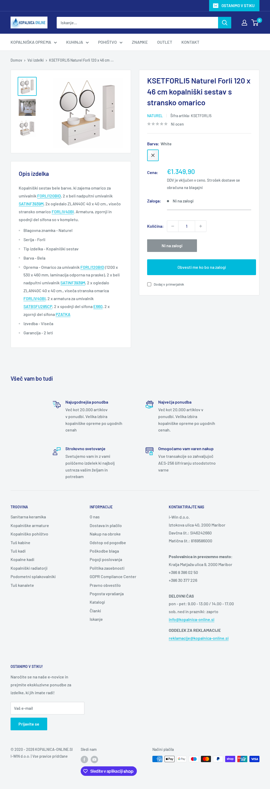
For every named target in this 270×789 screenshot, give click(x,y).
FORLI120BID (92, 267)
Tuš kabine (20, 542)
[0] (255, 22)
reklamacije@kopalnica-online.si (199, 638)
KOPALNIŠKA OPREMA (31, 41)
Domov (16, 60)
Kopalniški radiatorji (29, 567)
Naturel (155, 115)
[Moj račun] (244, 23)
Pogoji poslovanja (106, 559)
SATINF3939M (72, 282)
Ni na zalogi (172, 245)
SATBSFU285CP (37, 306)
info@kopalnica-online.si (191, 619)
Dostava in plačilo (106, 525)
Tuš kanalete (22, 585)
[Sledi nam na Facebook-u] (84, 759)
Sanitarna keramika (28, 516)
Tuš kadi (18, 550)
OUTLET (164, 41)
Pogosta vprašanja (107, 593)
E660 (98, 306)
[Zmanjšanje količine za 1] (172, 226)
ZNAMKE (140, 41)
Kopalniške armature (30, 525)
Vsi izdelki (35, 60)
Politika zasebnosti (107, 567)
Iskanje (96, 619)
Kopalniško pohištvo (29, 533)
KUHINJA (74, 41)
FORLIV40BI (34, 298)
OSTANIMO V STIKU (238, 5)
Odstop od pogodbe (108, 542)
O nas (95, 516)
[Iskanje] (224, 22)
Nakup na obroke (105, 533)
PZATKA (63, 314)
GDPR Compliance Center (113, 576)
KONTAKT (190, 41)
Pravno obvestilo (105, 585)
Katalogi (97, 601)
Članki (95, 610)
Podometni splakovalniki (33, 576)
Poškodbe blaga (104, 550)
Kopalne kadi (22, 559)
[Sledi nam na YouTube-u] (94, 759)
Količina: (155, 226)
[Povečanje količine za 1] (200, 226)
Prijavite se (28, 723)
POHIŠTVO (107, 41)
